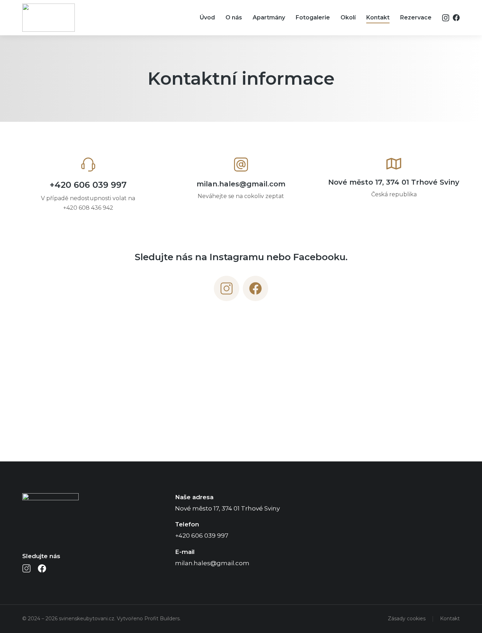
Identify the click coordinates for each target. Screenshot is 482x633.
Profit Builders (162, 618)
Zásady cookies (407, 618)
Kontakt (450, 618)
